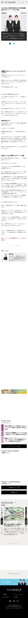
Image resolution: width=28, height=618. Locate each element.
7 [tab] (17, 543)
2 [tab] (10, 543)
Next (26, 521)
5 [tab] (14, 543)
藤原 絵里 (4, 13)
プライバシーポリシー (18, 594)
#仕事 (2, 250)
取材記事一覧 (14, 492)
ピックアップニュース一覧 (14, 446)
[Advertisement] (14, 56)
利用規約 (5, 594)
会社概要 (16, 597)
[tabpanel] (14, 524)
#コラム (7, 250)
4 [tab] (13, 543)
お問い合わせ (6, 597)
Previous (2, 521)
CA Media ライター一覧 (14, 487)
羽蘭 (6, 522)
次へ (18, 245)
